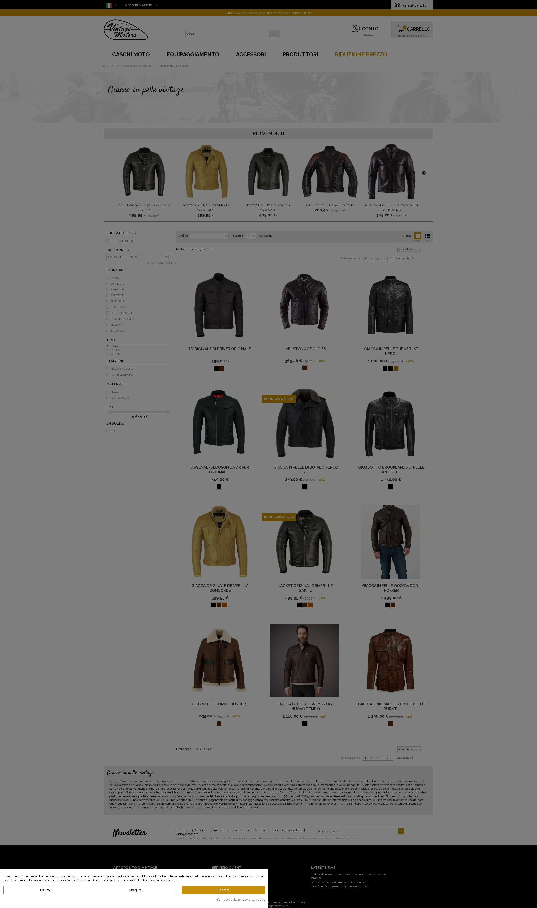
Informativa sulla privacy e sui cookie (240, 899)
